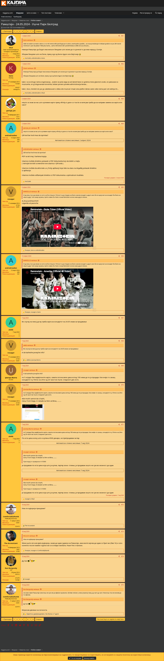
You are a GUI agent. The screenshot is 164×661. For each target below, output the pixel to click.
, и (35, 58)
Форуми (19, 13)
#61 (122, 36)
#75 (122, 585)
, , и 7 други (42, 614)
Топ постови (46, 13)
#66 (122, 256)
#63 (122, 99)
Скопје (17, 580)
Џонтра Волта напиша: (31, 389)
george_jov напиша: (30, 128)
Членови (58, 13)
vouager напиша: (29, 370)
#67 (122, 318)
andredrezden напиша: (31, 149)
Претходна (7, 31)
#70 (122, 385)
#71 (122, 424)
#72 (122, 505)
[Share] (119, 36)
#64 (122, 124)
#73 (122, 531)
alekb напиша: (28, 345)
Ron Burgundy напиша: (31, 589)
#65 (122, 187)
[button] (38, 13)
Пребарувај (17, 17)
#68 (122, 341)
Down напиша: (28, 68)
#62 (122, 64)
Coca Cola (6, 27)
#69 (122, 366)
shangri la (16, 89)
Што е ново (31, 13)
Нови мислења (6, 17)
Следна (38, 31)
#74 (122, 556)
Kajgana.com (8, 13)
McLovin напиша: (29, 536)
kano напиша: (28, 40)
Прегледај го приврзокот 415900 (34, 462)
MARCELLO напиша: (30, 192)
